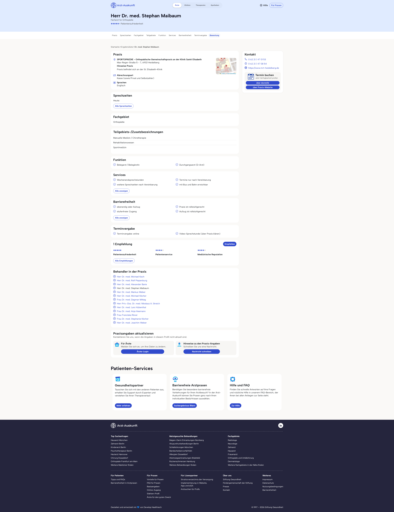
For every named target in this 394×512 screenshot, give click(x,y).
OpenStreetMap (231, 73)
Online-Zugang (154, 490)
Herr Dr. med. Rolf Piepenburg (132, 280)
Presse (226, 486)
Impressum (267, 479)
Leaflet (223, 73)
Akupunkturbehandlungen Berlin (184, 443)
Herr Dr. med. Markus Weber (131, 292)
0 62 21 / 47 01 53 (257, 59)
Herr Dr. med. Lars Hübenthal (131, 307)
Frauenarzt (233, 454)
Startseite (115, 47)
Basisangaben (153, 486)
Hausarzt (232, 451)
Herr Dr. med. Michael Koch (130, 276)
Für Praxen (276, 5)
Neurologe (232, 443)
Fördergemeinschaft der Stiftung (238, 483)
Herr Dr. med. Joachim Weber (132, 322)
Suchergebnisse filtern (184, 405)
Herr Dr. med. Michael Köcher (131, 296)
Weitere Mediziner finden (122, 465)
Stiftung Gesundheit (232, 479)
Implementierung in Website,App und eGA (194, 484)
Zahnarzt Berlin (117, 443)
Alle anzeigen (121, 191)
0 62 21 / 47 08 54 (257, 63)
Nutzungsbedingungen (272, 486)
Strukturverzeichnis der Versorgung (197, 479)
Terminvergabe (200, 35)
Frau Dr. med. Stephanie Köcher (133, 319)
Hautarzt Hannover (119, 454)
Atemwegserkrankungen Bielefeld (184, 458)
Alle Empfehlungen (124, 260)
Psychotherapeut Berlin (121, 451)
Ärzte (177, 5)
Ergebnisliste (127, 47)
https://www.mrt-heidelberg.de (263, 68)
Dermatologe (234, 461)
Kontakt (226, 490)
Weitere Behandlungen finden (182, 465)
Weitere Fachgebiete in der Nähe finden (246, 465)
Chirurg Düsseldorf (119, 458)
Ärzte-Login (142, 351)
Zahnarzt (232, 447)
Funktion (162, 35)
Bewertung (214, 35)
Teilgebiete (151, 35)
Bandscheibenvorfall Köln (180, 451)
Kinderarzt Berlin (118, 447)
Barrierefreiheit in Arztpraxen (124, 483)
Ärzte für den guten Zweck (159, 497)
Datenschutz (268, 483)
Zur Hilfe (235, 405)
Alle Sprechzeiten (123, 106)
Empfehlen (230, 244)
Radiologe (232, 440)
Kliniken (187, 5)
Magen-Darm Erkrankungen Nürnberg (186, 440)
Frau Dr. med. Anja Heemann (131, 311)
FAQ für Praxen (153, 483)
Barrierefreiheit (185, 35)
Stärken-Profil (153, 493)
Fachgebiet (138, 35)
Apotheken (215, 5)
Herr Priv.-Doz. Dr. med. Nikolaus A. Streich (138, 303)
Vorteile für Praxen (155, 479)
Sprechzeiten (125, 35)
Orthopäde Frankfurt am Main (124, 461)
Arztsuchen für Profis (190, 489)
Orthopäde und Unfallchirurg (241, 458)
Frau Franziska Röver (127, 315)
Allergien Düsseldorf (178, 454)
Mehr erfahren (123, 405)
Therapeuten (200, 5)
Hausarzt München (119, 440)
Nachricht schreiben (201, 351)
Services (172, 35)
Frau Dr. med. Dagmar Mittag (131, 299)
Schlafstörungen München (181, 447)
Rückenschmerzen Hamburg (182, 461)
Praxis (114, 35)
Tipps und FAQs (118, 479)
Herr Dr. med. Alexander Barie (132, 284)
